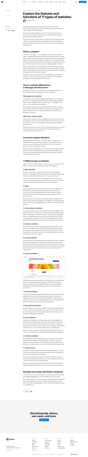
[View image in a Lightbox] (64, 277)
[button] (44, 267)
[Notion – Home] (2, 2)
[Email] (13, 30)
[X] (6, 30)
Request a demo (44, 420)
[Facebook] (11, 30)
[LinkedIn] (9, 30)
